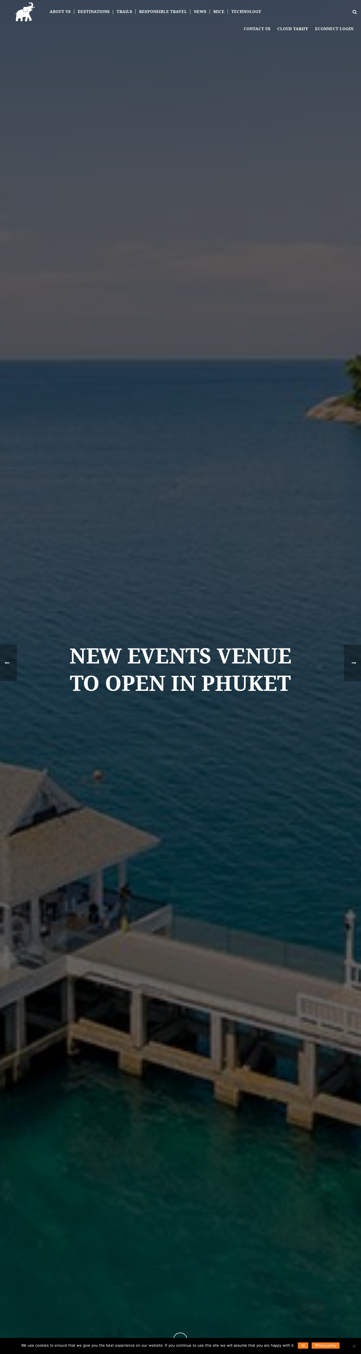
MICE (218, 11)
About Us (60, 11)
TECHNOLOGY (246, 11)
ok (303, 1346)
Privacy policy (325, 1346)
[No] (354, 1346)
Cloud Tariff (292, 29)
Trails (124, 11)
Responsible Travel (163, 11)
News (200, 11)
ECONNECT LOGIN (334, 29)
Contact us (257, 29)
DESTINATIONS (94, 11)
